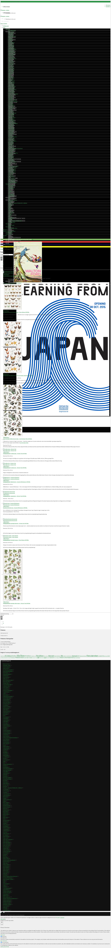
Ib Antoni (5, 750)
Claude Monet (6, 691)
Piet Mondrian (6, 846)
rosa (36, 657)
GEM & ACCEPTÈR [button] (5, 946)
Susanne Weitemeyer (12, 198)
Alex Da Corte (6, 663)
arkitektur (59, 656)
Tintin (9, 235)
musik (25, 657)
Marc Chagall (6, 802)
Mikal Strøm (5, 812)
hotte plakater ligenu (9, 244)
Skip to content (4, 23)
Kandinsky (5, 776)
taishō (4, 880)
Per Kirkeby (5, 835)
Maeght (9, 224)
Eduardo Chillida (6, 706)
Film (4, 715)
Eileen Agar (5, 709)
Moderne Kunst (19, 657)
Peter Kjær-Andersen (7, 839)
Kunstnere (8, 31)
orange (30, 657)
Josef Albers (5, 771)
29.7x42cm (8, 656)
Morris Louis (6, 814)
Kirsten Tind (5, 784)
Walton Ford (5, 895)
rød (38, 657)
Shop (4, 25)
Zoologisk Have (6, 910)
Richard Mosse (6, 861)
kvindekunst (13, 657)
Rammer (5, 855)
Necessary (4, 936)
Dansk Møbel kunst (7, 697)
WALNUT (10, 238)
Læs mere (62, 917)
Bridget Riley (6, 683)
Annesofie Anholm (7, 674)
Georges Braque (6, 730)
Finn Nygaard (6, 717)
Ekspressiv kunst (83, 656)
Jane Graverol (6, 759)
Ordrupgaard (6, 829)
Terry (55, 657)
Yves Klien (5, 908)
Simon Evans (5, 870)
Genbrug (5, 728)
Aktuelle (7, 243)
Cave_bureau (6, 687)
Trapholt (5, 886)
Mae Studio (5, 796)
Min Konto (108, 5)
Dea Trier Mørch (6, 702)
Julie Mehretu (6, 773)
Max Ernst (5, 808)
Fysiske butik (6, 21)
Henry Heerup (6, 743)
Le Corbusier (6, 789)
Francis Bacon (6, 719)
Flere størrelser (92, 656)
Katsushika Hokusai (7, 778)
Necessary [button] (3, 934)
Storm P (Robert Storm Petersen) (10, 876)
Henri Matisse (6, 739)
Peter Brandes (6, 836)
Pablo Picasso (6, 833)
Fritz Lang (5, 722)
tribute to (57, 657)
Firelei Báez (5, 718)
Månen (9, 227)
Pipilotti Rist (6, 848)
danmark (75, 656)
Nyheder (5, 823)
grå (99, 656)
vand (77, 657)
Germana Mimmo (6, 733)
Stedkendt (5, 874)
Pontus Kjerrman (6, 851)
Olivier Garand (6, 827)
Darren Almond (6, 699)
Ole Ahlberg (5, 826)
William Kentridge (7, 901)
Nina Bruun (5, 821)
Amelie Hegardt (6, 666)
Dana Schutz (5, 694)
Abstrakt (51, 656)
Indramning (5, 753)
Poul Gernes (5, 852)
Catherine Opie (6, 686)
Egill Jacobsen (6, 708)
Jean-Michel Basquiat (7, 768)
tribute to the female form (67, 657)
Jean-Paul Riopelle (7, 770)
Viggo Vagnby (11, 192)
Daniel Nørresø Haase (8, 696)
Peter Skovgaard (6, 842)
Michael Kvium (6, 809)
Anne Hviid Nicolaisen (7, 671)
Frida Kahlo (5, 721)
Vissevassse (5, 894)
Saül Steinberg (6, 866)
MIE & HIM (5, 811)
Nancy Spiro (5, 817)
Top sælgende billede (12, 415)
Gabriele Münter (6, 725)
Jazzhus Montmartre (12, 215)
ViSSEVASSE (10, 236)
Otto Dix (5, 832)
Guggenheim (5, 734)
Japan (4, 761)
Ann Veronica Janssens (12, 102)
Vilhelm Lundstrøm (7, 891)
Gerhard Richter (6, 731)
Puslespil (5, 854)
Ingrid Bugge (6, 755)
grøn (101, 656)
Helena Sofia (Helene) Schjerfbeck (14, 159)
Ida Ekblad (5, 752)
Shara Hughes (6, 867)
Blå (62, 656)
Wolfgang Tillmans (7, 904)
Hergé (4, 745)
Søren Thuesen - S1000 (8, 879)
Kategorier (8, 197)
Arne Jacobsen (6, 677)
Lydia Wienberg (11, 196)
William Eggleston (7, 899)
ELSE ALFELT (6, 712)
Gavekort (5, 727)
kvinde (9, 657)
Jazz (4, 762)
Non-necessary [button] (4, 940)
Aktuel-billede (11, 282)
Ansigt (55, 656)
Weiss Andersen (6, 897)
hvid (109, 656)
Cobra (4, 693)
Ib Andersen (5, 749)
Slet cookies (3, 919)
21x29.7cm (2, 656)
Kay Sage (5, 780)
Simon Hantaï (6, 871)
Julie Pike (5, 774)
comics (64, 656)
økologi (79, 657)
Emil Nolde (5, 714)
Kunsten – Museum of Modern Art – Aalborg (16, 218)
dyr (78, 656)
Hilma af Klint (6, 746)
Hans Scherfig (6, 736)
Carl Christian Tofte (24, 442)
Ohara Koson (6, 824)
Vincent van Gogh (7, 892)
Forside (2, 249)
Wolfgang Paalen (7, 902)
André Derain (6, 668)
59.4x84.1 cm (33, 656)
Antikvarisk (5, 675)
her (19, 241)
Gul (103, 656)
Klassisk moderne (5, 657)
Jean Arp (5, 765)
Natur (4, 818)
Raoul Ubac (5, 857)
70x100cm (39, 656)
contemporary (69, 656)
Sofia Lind (5, 873)
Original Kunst (6, 830)
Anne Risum (5, 672)
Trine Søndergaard (7, 888)
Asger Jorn (5, 678)
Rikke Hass (5, 863)
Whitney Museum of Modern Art (14, 237)
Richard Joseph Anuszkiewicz (9, 860)
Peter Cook (5, 837)
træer (75, 657)
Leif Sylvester (6, 790)
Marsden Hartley (6, 805)
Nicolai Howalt (6, 820)
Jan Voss (5, 758)
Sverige (48, 657)
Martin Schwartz (11, 163)
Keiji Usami (5, 781)
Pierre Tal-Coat (6, 845)
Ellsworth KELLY (6, 711)
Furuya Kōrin (6, 724)
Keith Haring (6, 783)
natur (27, 657)
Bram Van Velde (6, 681)
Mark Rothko (6, 804)
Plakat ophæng (6, 849)
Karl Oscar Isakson (7, 777)
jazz (1, 657)
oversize (33, 657)
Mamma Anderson (7, 799)
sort (45, 657)
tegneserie (51, 657)
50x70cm (21, 655)
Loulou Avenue (6, 793)
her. (32, 239)
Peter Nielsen (6, 840)
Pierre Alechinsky (7, 843)
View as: (2, 256)
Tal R (4, 882)
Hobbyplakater (11, 210)
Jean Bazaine (6, 767)
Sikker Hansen (6, 868)
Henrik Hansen (11, 75)
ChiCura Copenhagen (7, 690)
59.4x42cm (28, 656)
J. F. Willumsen (6, 756)
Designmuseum (6, 703)
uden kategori (6, 889)
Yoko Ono (5, 907)
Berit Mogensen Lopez (8, 680)
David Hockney (6, 700)
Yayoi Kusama (6, 905)
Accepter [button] (58, 917)
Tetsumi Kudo (6, 883)
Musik (4, 815)
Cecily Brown (6, 688)
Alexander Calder (6, 665)
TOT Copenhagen (11, 184)
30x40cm (14, 656)
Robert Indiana (6, 864)
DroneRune (5, 705)
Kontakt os (108, 6)
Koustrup (5, 786)
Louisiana (5, 792)
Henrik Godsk (6, 740)
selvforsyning (42, 657)
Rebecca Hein (6, 858)
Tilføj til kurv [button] (6, 274)
